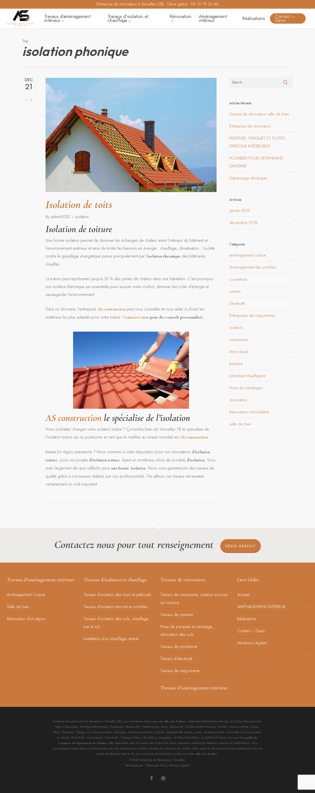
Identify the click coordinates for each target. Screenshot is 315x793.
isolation (82, 217)
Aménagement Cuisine (26, 595)
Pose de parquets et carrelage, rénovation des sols (186, 630)
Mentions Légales (252, 643)
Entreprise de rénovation (250, 126)
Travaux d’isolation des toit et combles (116, 607)
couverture (238, 279)
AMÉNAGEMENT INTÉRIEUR (261, 607)
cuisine (235, 291)
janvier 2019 (239, 210)
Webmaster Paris (156, 765)
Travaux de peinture (176, 614)
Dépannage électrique (248, 178)
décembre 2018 (243, 223)
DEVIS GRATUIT (240, 546)
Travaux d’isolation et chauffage (115, 580)
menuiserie (238, 339)
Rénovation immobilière (249, 412)
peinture (236, 364)
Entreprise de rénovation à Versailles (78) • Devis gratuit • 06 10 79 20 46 (157, 4)
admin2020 (60, 217)
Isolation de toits (79, 204)
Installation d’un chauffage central (111, 639)
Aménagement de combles (252, 267)
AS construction (111, 309)
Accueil (243, 595)
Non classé (238, 352)
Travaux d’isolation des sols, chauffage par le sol (116, 623)
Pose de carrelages (246, 388)
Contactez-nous (136, 317)
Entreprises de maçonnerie (252, 315)
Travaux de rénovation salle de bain (259, 114)
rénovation (238, 400)
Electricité (237, 303)
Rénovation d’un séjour (26, 619)
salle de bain (240, 424)
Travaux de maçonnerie (180, 671)
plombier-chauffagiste (247, 376)
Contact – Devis (251, 631)
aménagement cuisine (247, 255)
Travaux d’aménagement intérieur (40, 580)
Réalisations (246, 619)
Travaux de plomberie (178, 646)
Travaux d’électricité (176, 659)
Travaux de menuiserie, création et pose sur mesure (194, 598)
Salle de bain (18, 607)
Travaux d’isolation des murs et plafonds (117, 595)
